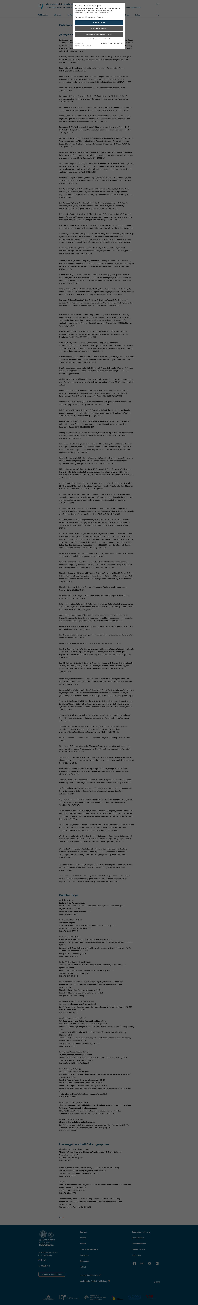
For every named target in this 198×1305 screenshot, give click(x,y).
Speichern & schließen (99, 28)
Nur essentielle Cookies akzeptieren (99, 34)
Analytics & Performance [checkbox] (95, 17)
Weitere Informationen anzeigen (98, 39)
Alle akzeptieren (99, 23)
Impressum (104, 43)
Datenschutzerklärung (116, 43)
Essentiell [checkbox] (81, 17)
